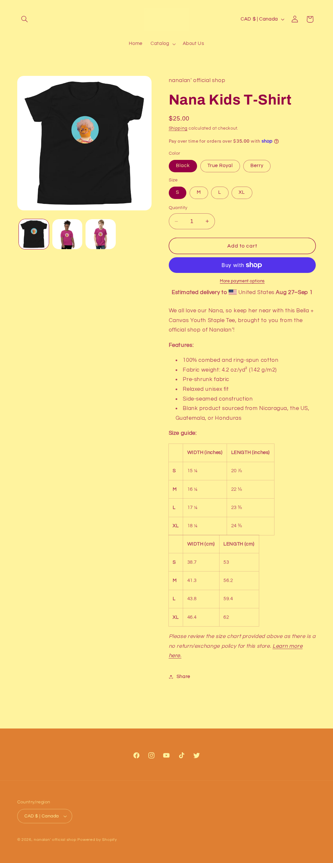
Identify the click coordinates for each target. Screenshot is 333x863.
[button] (24, 19)
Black (183, 165)
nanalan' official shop (55, 840)
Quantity (178, 207)
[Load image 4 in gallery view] (100, 234)
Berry (256, 165)
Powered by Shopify (97, 840)
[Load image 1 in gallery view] (34, 234)
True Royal (220, 165)
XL (242, 192)
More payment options (242, 281)
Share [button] (183, 676)
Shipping (178, 128)
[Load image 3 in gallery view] (67, 234)
